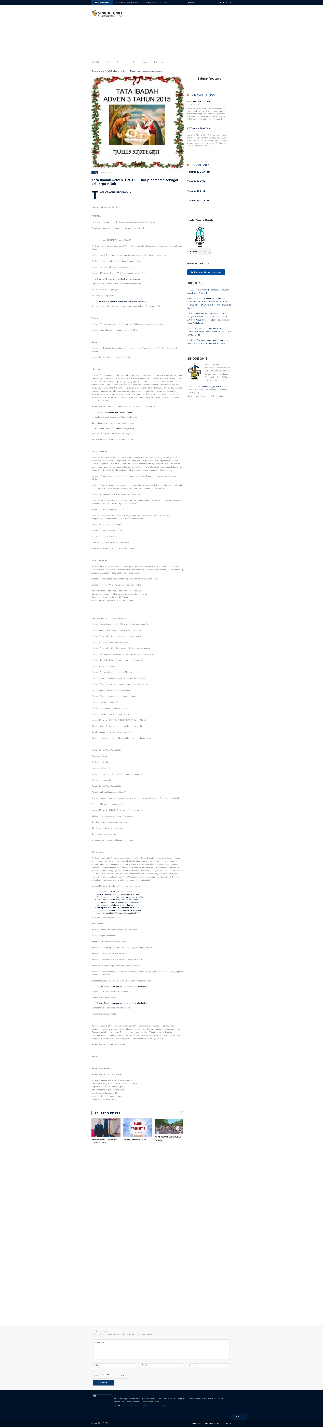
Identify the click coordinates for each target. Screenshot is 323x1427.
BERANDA (95, 62)
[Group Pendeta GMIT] (223, 2)
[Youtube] (226, 2)
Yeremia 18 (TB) (196, 181)
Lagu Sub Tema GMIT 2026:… (104, 1139)
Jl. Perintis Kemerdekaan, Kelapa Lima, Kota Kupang (144, 1405)
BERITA (120, 62)
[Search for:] (195, 2)
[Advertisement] (161, 39)
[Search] (207, 2)
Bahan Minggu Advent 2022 (167, 1140)
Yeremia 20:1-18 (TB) (198, 200)
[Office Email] (230, 2)
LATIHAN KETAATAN (198, 128)
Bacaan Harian (200, 165)
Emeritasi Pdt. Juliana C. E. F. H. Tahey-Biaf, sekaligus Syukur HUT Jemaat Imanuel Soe (146, 4)
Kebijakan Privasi (212, 1423)
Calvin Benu (192, 298)
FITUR (132, 62)
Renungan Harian (202, 94)
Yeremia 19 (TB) (196, 190)
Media (144, 62)
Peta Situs (196, 1423)
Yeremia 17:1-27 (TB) (198, 171)
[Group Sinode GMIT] (220, 2)
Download (158, 62)
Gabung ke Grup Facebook (206, 272)
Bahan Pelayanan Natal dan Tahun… (136, 1138)
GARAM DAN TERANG (199, 101)
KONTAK (228, 1423)
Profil (107, 62)
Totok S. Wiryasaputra (197, 313)
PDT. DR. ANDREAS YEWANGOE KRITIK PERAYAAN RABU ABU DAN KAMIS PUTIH (209, 331)
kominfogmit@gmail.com (211, 386)
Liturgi (95, 173)
